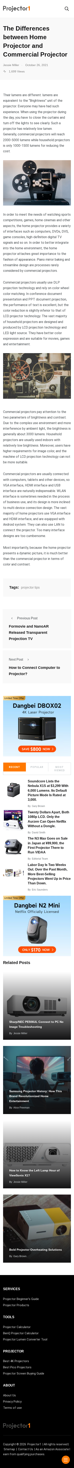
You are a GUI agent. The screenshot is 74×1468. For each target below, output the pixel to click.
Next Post (16, 659)
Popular (36, 767)
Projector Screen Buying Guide (23, 1373)
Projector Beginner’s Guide (21, 1299)
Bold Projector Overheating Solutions (35, 1249)
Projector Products (16, 1305)
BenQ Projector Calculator (21, 1333)
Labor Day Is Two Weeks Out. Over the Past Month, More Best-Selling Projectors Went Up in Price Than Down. (49, 874)
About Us (9, 1395)
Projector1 (34, 1444)
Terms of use (12, 1408)
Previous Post (27, 618)
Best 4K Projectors (16, 1361)
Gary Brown (38, 806)
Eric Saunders (40, 889)
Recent (14, 767)
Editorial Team (40, 858)
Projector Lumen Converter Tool (25, 1339)
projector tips (30, 587)
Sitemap (9, 1449)
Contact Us (25, 1449)
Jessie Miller (20, 1033)
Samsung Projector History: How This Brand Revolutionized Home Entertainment (35, 1096)
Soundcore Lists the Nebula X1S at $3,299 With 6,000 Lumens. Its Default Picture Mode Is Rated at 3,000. (48, 791)
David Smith (38, 832)
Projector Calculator (17, 1327)
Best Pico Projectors (17, 1367)
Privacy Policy (12, 1401)
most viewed (59, 769)
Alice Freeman (21, 1107)
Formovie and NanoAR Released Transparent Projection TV (29, 633)
